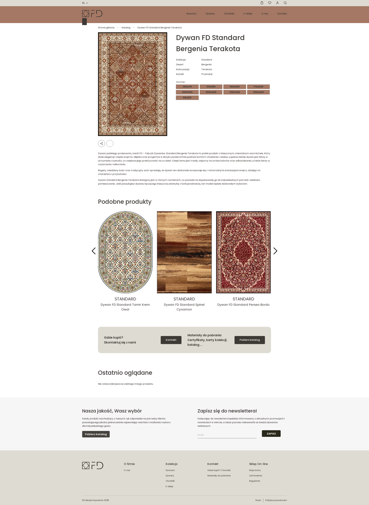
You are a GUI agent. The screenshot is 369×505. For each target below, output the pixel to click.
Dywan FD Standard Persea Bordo (243, 305)
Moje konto (255, 470)
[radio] (187, 87)
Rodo (258, 500)
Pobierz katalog (250, 340)
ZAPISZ (271, 433)
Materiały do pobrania (219, 475)
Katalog (126, 27)
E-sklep (248, 13)
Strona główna (106, 27)
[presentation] (93, 251)
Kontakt (282, 13)
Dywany (210, 13)
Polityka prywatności (276, 500)
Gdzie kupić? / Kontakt (219, 470)
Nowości (191, 13)
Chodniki (229, 13)
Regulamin (254, 480)
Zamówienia (255, 475)
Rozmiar (180, 82)
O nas (264, 13)
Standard (125, 299)
